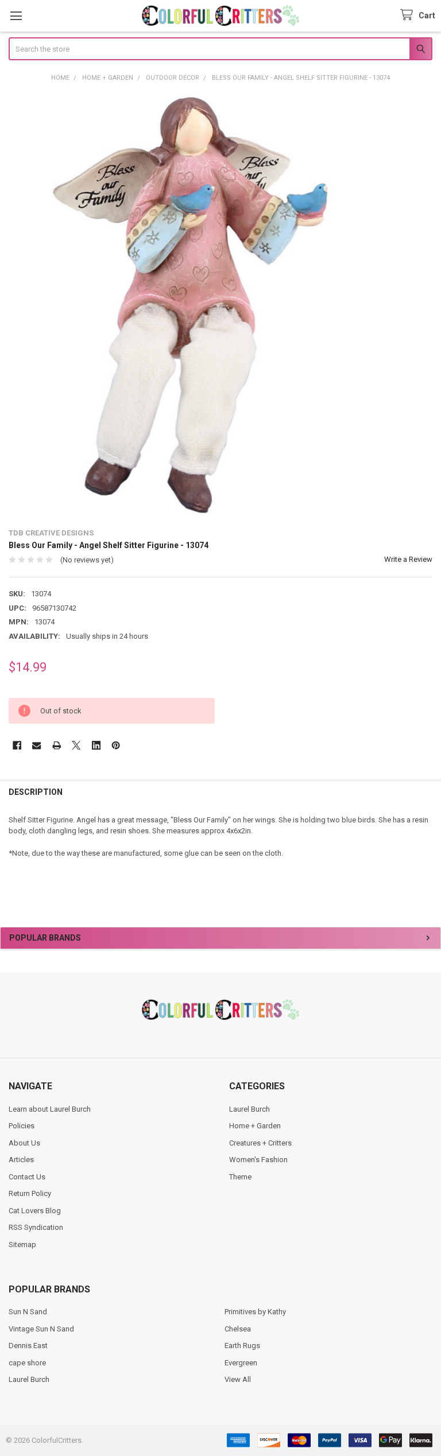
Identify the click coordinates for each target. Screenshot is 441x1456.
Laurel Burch (249, 1109)
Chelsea (238, 1329)
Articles (21, 1159)
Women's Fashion (258, 1159)
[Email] (36, 745)
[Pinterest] (115, 745)
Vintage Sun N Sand (41, 1329)
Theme (240, 1176)
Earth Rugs (242, 1345)
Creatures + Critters (260, 1143)
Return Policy (30, 1193)
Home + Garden (255, 1125)
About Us (24, 1143)
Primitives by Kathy (255, 1311)
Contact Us (27, 1176)
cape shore (27, 1362)
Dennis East (28, 1345)
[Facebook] (17, 745)
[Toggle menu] (16, 16)
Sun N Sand (28, 1311)
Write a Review (408, 559)
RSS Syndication (36, 1227)
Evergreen (241, 1362)
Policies (21, 1125)
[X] (76, 745)
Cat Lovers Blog (35, 1210)
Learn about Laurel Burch (50, 1109)
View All (238, 1379)
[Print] (56, 745)
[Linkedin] (96, 745)
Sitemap (22, 1244)
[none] (221, 305)
